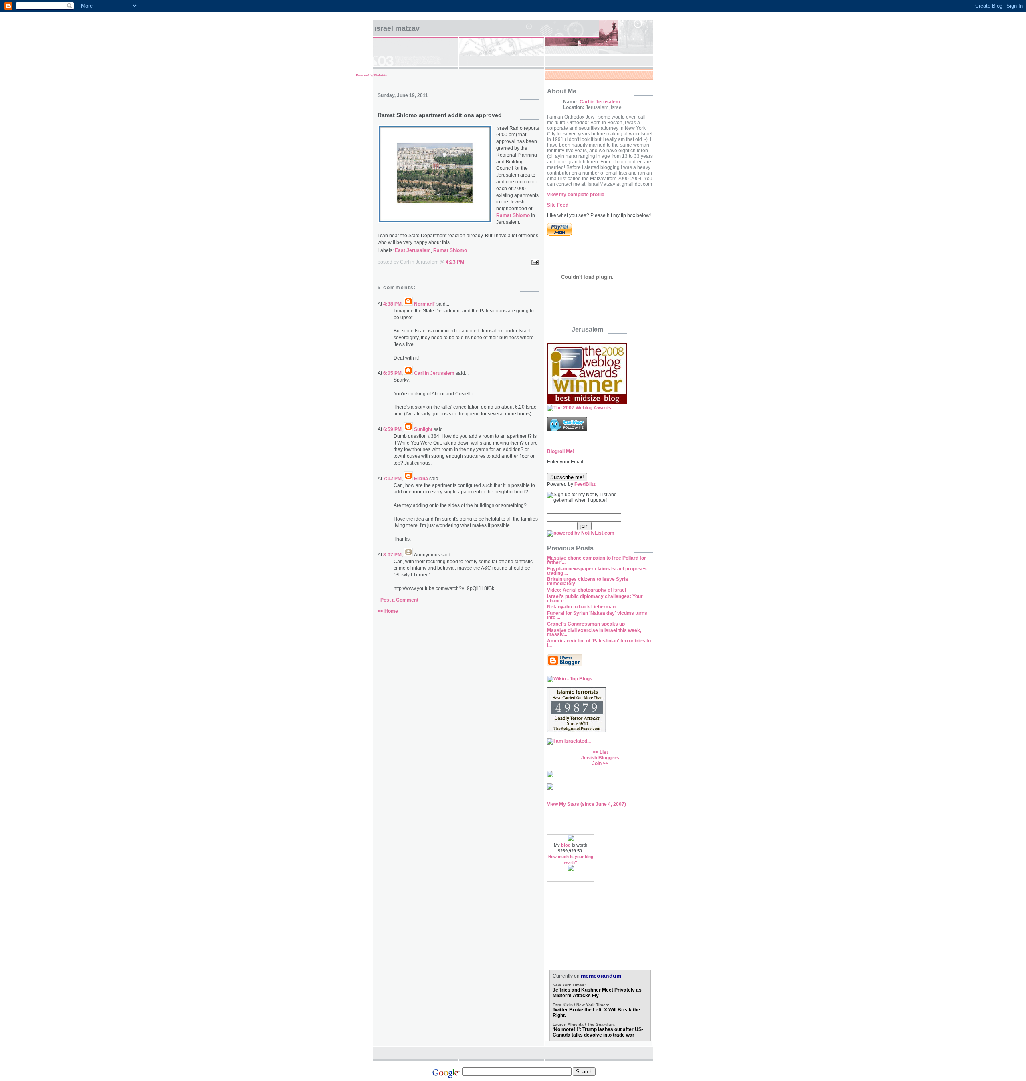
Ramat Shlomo (450, 250)
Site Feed (557, 205)
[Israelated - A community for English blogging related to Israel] (569, 741)
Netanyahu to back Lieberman (581, 607)
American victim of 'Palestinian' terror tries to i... (599, 643)
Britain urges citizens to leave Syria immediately (587, 581)
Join (597, 763)
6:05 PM (392, 373)
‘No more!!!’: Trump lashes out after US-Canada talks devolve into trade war (598, 1032)
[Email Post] (533, 262)
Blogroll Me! (560, 451)
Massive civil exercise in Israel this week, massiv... (594, 633)
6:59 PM (392, 429)
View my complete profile (575, 194)
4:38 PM (392, 304)
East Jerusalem (413, 250)
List (604, 752)
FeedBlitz (585, 484)
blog (566, 845)
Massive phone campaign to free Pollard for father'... (596, 560)
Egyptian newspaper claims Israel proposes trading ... (597, 571)
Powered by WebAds (371, 75)
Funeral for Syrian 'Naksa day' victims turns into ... (597, 615)
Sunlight (423, 429)
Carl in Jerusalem (434, 373)
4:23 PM (455, 262)
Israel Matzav (397, 28)
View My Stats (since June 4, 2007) (586, 804)
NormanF (424, 304)
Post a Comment (399, 600)
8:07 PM (392, 555)
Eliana (421, 478)
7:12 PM (392, 478)
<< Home (388, 611)
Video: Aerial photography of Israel (586, 590)
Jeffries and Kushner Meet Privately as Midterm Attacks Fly (597, 992)
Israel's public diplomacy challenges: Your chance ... (595, 599)
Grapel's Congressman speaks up (586, 624)
